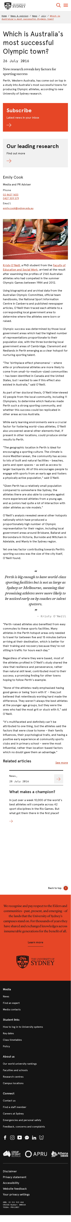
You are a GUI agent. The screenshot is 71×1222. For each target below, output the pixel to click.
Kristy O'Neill (11, 265)
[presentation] (36, 796)
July (43, 16)
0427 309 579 (11, 198)
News (34, 16)
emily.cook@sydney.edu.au (18, 208)
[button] (58, 6)
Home (4, 16)
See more (61, 762)
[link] (35, 996)
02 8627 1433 (10, 194)
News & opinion (19, 16)
